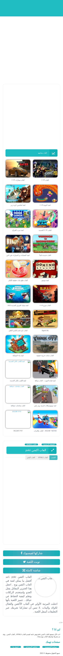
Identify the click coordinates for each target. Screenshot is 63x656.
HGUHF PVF (18, 431)
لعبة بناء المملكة (18, 355)
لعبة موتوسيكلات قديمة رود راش (45, 406)
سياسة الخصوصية (51, 647)
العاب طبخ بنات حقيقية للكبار (18, 280)
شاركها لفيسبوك (32, 553)
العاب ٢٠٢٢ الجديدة (45, 230)
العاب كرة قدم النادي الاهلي (18, 330)
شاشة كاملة (32, 570)
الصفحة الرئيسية (49, 444)
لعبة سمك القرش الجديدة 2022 (18, 305)
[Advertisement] (31, 47)
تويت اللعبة (33, 561)
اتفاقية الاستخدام (31, 647)
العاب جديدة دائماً (45, 255)
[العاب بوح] (35, 7)
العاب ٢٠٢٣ (45, 180)
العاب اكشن (31, 457)
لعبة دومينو (45, 280)
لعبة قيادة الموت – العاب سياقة (45, 381)
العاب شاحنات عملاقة (18, 406)
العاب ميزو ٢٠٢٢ (45, 305)
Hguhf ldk (45, 330)
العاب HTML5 (31, 444)
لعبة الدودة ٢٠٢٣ (45, 205)
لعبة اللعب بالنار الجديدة (18, 381)
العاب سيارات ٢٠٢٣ (18, 180)
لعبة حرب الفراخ (18, 230)
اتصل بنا (15, 647)
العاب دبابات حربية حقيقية (45, 355)
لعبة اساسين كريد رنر (18, 205)
